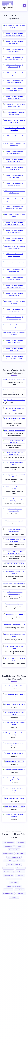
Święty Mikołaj (20, 868)
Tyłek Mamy (20, 875)
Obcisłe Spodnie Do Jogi (8, 842)
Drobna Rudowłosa (20, 871)
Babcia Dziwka (21, 842)
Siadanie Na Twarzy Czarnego (14, 879)
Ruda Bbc (14, 897)
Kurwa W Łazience (8, 871)
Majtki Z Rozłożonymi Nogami (14, 864)
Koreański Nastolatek (8, 868)
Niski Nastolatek (13, 882)
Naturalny (8, 889)
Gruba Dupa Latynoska (8, 893)
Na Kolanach (20, 893)
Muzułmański (19, 860)
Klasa (19, 846)
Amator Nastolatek (20, 889)
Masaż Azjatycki (8, 846)
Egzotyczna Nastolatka (8, 853)
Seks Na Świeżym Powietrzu (14, 857)
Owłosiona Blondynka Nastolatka (14, 886)
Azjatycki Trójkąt (8, 860)
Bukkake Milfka (20, 853)
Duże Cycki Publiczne (14, 849)
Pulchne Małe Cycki (8, 875)
